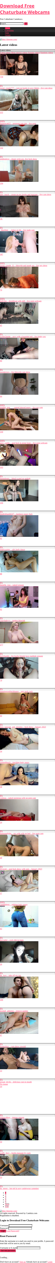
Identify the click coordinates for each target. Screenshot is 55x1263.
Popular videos (34, 52)
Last (7, 1207)
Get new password (8, 1251)
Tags (7, 33)
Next (7, 1204)
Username (4, 1225)
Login (3, 1231)
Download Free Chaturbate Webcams (25, 9)
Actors (7, 35)
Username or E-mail (8, 1248)
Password (4, 1228)
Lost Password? (13, 1231)
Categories (9, 30)
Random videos (46, 52)
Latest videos (5, 52)
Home (7, 28)
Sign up (22, 1262)
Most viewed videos (19, 52)
